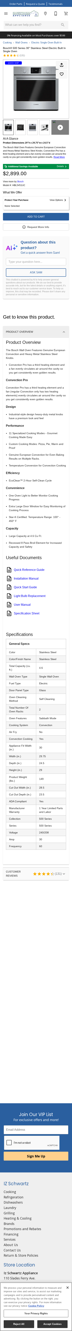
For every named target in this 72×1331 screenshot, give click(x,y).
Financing (11, 1234)
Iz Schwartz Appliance (21, 1273)
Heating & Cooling (18, 1218)
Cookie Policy (36, 1305)
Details (60, 166)
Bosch (20, 181)
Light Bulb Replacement (29, 596)
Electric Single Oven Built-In (46, 42)
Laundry (10, 1207)
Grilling (9, 1213)
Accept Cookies (52, 1324)
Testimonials (56, 4)
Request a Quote (35, 4)
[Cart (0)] (66, 13)
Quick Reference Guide (29, 569)
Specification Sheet (26, 613)
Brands (9, 1223)
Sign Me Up (36, 1156)
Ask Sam (36, 272)
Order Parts (15, 4)
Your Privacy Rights (35, 1313)
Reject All (18, 1324)
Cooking (7, 42)
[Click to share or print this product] (62, 65)
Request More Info (38, 227)
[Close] (68, 1288)
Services (10, 1239)
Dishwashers (13, 1202)
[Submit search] (63, 25)
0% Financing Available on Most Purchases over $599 (36, 35)
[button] (5, 13)
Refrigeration (13, 1197)
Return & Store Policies (21, 1255)
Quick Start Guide (25, 587)
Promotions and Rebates (22, 1229)
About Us (11, 1245)
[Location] (45, 13)
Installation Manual (26, 578)
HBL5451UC (18, 185)
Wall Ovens (21, 42)
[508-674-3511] (55, 13)
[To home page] (26, 13)
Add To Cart (36, 216)
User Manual (22, 604)
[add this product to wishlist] (62, 74)
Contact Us (12, 1250)
